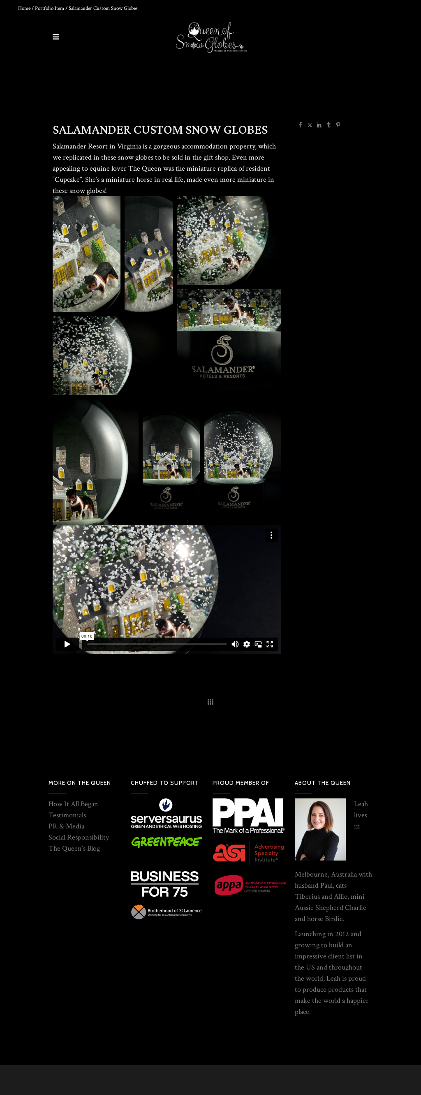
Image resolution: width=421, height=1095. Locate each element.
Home (24, 8)
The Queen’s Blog (74, 848)
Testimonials (67, 815)
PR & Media (66, 826)
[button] (86, 254)
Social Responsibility (79, 837)
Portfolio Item (49, 8)
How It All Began (73, 804)
